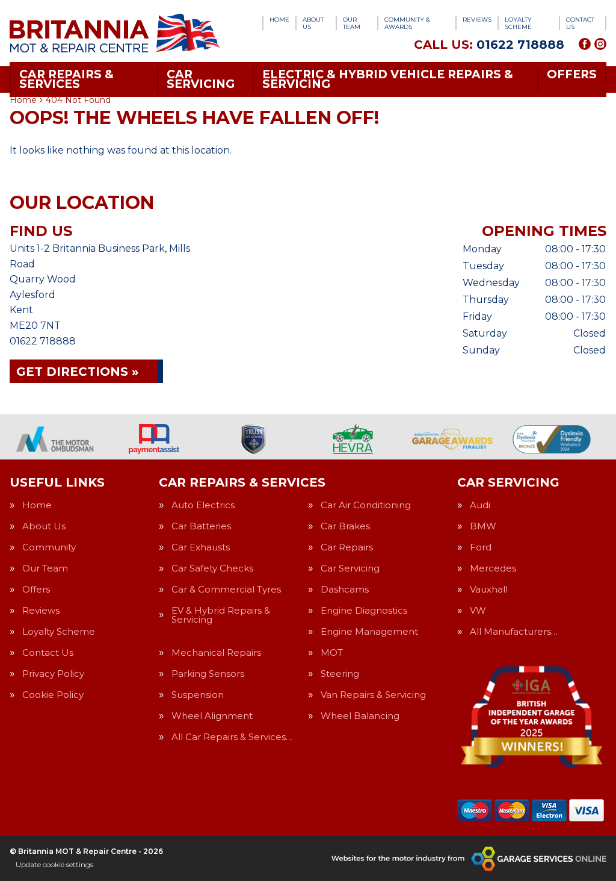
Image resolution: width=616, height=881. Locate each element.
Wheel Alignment (212, 715)
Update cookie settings (54, 864)
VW (478, 610)
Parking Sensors (207, 673)
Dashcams (345, 589)
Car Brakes (345, 526)
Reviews (477, 19)
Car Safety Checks (212, 568)
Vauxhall (489, 589)
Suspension (197, 694)
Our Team (351, 23)
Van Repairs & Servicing (373, 694)
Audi (480, 504)
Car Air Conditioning (366, 504)
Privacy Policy (53, 673)
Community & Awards (407, 23)
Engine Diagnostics (364, 610)
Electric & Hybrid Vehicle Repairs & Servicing (387, 79)
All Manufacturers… (514, 631)
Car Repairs (347, 547)
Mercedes (493, 568)
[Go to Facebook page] (585, 44)
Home (279, 19)
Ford (480, 547)
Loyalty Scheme (518, 23)
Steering (340, 673)
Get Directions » (77, 371)
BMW (483, 526)
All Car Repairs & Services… (231, 736)
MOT (332, 652)
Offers (572, 74)
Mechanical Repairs (216, 652)
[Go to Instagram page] (600, 44)
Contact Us (580, 23)
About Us (313, 23)
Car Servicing (201, 79)
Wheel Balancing (360, 715)
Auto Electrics (203, 504)
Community (49, 547)
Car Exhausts (200, 547)
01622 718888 (489, 45)
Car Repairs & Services (66, 79)
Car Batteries (201, 526)
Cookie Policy (53, 694)
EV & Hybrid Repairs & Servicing (220, 615)
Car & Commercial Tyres (226, 589)
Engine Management (369, 631)
